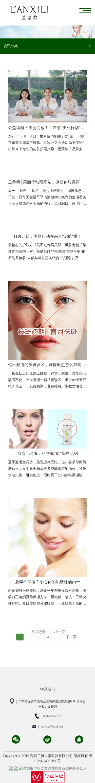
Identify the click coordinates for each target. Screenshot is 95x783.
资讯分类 (11, 46)
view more (78, 157)
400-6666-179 (52, 716)
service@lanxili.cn (52, 726)
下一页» (72, 637)
